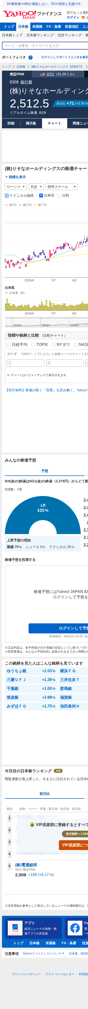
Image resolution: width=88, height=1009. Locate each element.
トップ (9, 26)
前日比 (45, 794)
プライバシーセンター (60, 974)
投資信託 (72, 26)
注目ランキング (70, 35)
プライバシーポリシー (26, 974)
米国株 (37, 26)
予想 (44, 471)
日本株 (23, 26)
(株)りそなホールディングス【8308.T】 (57, 66)
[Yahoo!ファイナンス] (33, 12)
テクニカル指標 (21, 195)
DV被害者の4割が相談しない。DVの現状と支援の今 (44, 4)
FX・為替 (53, 26)
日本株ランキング (40, 35)
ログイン (73, 17)
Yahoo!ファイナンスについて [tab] (41, 953)
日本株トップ (12, 35)
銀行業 (26, 82)
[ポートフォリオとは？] (30, 57)
